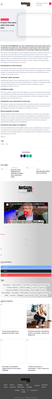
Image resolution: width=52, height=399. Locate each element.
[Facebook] (26, 267)
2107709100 (39, 5)
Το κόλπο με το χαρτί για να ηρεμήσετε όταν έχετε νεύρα (10, 332)
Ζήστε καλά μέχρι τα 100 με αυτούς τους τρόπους (43, 172)
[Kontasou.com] (26, 4)
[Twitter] (26, 271)
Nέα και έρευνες (4, 19)
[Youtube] (26, 275)
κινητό (21, 62)
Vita (4, 136)
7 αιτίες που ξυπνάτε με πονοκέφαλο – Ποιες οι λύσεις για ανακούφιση (38, 368)
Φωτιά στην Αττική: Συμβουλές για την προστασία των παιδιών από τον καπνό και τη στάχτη (17, 173)
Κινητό (2, 144)
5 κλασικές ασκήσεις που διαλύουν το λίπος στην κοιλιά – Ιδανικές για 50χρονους (38, 333)
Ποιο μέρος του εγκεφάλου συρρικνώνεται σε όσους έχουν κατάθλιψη (11, 368)
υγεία (7, 144)
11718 (45, 3)
